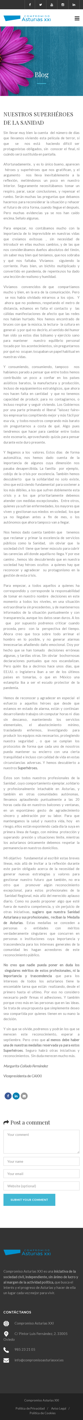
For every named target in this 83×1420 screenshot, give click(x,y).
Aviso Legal (58, 1408)
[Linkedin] (16, 1096)
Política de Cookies (43, 1413)
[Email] (24, 1096)
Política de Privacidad (30, 1408)
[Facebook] (8, 1096)
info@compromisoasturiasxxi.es (39, 1360)
